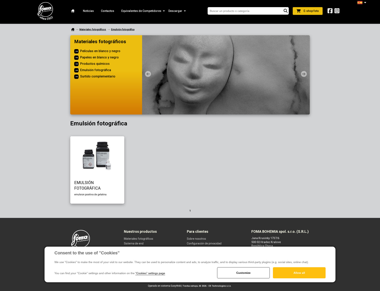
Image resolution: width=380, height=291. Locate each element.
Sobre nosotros (196, 238)
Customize (243, 272)
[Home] (72, 11)
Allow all (299, 272)
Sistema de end (133, 243)
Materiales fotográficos (100, 41)
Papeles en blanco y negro (99, 57)
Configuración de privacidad (204, 243)
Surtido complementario (97, 76)
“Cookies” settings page (150, 273)
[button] (141, 11)
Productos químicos (95, 64)
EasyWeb (176, 285)
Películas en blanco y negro (100, 51)
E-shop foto (311, 10)
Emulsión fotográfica (95, 70)
